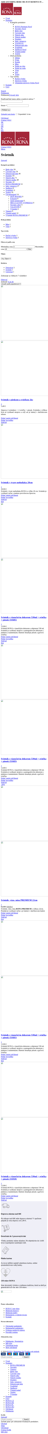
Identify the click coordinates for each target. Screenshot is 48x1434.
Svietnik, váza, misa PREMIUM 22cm (19, 900)
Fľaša (17, 60)
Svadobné (18, 47)
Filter (29, 249)
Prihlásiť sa (6, 110)
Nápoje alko (19, 35)
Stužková (20, 50)
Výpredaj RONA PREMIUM (16, 215)
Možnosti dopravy (12, 1311)
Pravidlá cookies (12, 1332)
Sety (16, 72)
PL (2, 129)
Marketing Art (19, 1351)
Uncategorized (11, 194)
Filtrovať (4, 280)
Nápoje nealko (20, 37)
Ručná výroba (20, 79)
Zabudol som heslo (8, 114)
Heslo (4, 106)
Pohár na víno (20, 66)
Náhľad (4, 422)
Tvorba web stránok (31, 1351)
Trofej (17, 75)
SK (2, 122)
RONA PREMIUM (13, 184)
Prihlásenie (10, 1411)
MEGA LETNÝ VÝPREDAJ (21, 203)
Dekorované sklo (21, 45)
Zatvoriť (4, 160)
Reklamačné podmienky (14, 1328)
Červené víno (20, 33)
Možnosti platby (11, 1313)
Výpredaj (13, 209)
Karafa (17, 62)
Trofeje (17, 54)
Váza (17, 70)
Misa (17, 64)
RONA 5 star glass (12, 1309)
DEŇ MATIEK (16, 197)
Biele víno (18, 31)
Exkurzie (13, 199)
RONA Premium (23, 27)
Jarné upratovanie (16, 201)
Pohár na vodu (20, 68)
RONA (9, 1351)
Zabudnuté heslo (12, 1345)
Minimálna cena (7, 247)
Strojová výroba (21, 81)
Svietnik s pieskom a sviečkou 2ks (17, 399)
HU (2, 131)
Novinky (20, 29)
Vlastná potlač (20, 52)
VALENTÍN (15, 207)
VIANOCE (19, 43)
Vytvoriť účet (14, 95)
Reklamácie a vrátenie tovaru (16, 1315)
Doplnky (18, 39)
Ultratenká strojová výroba (27, 83)
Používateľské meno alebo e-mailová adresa (18, 99)
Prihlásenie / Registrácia (14, 1341)
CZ (2, 124)
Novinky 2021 (15, 205)
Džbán (17, 58)
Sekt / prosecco (20, 41)
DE (2, 126)
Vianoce (9, 211)
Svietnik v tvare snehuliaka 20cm (17, 482)
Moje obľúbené (11, 1348)
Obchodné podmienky (14, 1326)
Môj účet (9, 1343)
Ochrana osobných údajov (15, 1330)
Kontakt (9, 1317)
